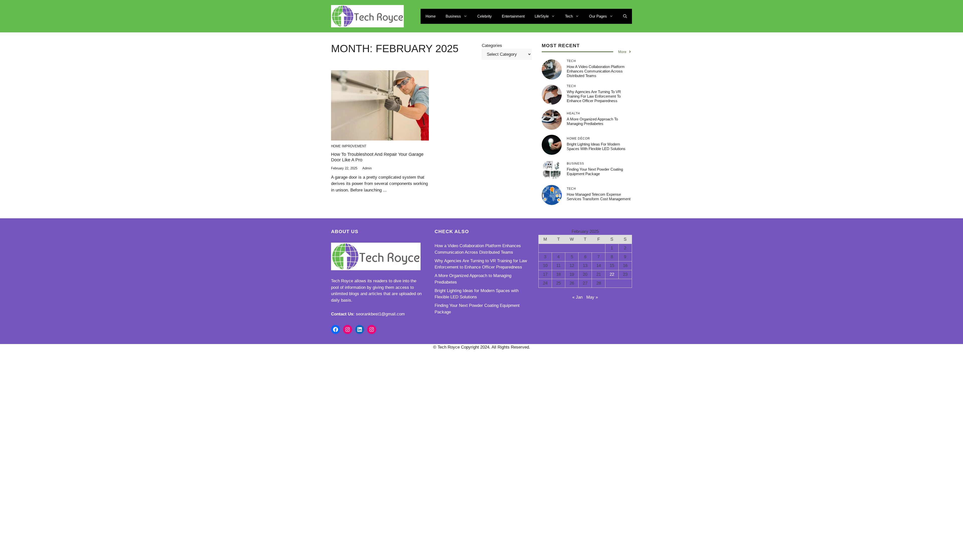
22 (612, 274)
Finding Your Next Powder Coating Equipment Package (595, 171)
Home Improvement (348, 146)
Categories (492, 45)
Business (453, 16)
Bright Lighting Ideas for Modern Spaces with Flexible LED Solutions (596, 146)
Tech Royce (342, 281)
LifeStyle (542, 16)
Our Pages (598, 16)
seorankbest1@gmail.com (380, 314)
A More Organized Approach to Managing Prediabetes (592, 121)
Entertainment (513, 16)
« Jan (577, 297)
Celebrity (484, 16)
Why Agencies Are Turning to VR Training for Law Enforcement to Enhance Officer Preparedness (594, 96)
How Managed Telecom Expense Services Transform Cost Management (598, 196)
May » (592, 297)
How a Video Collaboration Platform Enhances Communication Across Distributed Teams (596, 71)
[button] (625, 16)
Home (431, 16)
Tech (569, 16)
